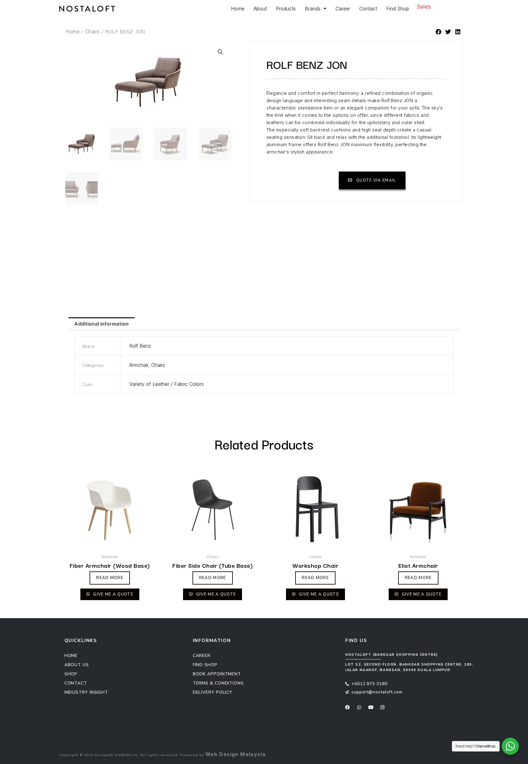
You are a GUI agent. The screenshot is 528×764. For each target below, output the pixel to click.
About (260, 9)
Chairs (92, 31)
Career (343, 9)
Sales (424, 6)
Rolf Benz (140, 346)
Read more (109, 578)
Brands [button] (313, 9)
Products (286, 9)
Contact (368, 9)
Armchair (138, 365)
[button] (439, 32)
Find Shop (397, 9)
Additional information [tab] (101, 324)
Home (237, 9)
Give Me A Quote (112, 594)
